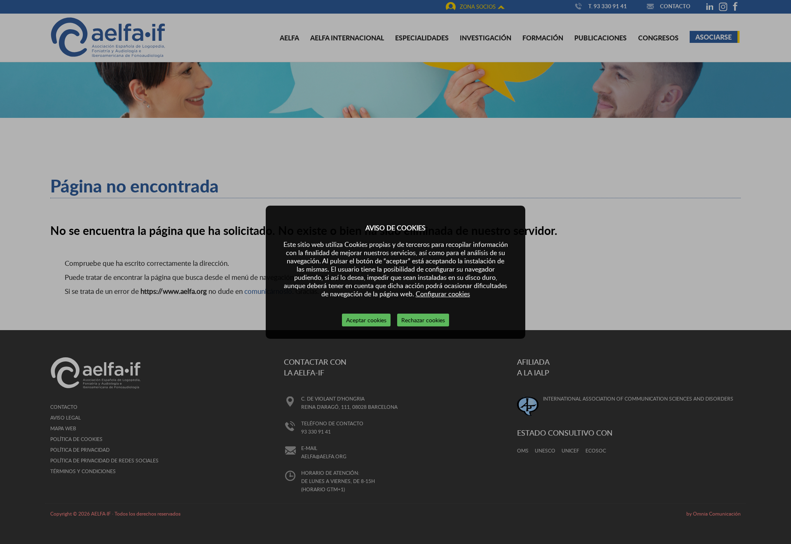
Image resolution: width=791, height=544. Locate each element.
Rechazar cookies (423, 320)
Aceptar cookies (366, 320)
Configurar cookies (443, 293)
